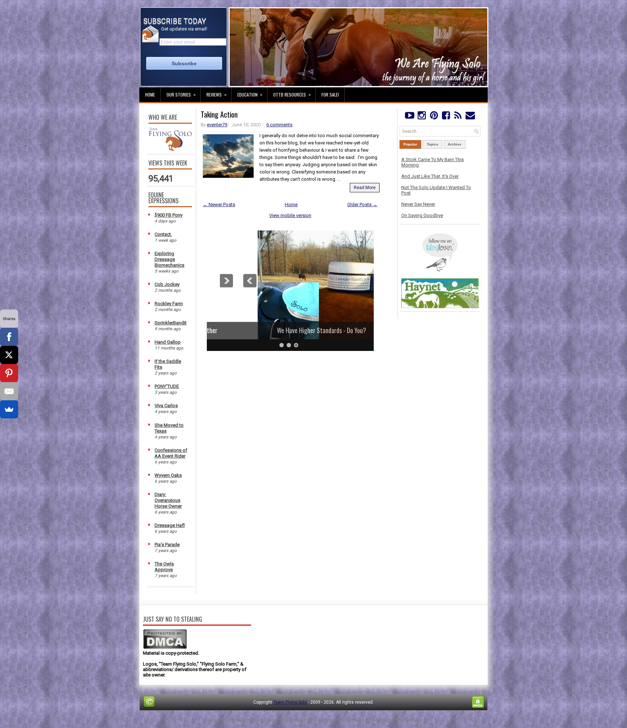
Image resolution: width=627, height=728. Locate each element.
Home (150, 94)
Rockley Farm (169, 303)
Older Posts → (362, 204)
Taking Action (219, 114)
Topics (432, 144)
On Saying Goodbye (422, 215)
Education (249, 94)
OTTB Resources (292, 94)
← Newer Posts (219, 204)
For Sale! (330, 94)
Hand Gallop (168, 342)
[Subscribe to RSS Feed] (458, 117)
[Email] (9, 391)
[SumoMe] (9, 409)
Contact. (163, 234)
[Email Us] (470, 117)
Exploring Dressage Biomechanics (169, 259)
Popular (410, 144)
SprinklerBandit (171, 323)
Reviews (216, 94)
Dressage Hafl (170, 525)
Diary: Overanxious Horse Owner (168, 500)
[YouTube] (409, 117)
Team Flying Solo (290, 702)
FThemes (234, 720)
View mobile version (290, 215)
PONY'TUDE (167, 386)
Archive (455, 144)
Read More (365, 187)
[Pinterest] (434, 117)
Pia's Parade (167, 544)
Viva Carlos (166, 405)
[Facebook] (446, 117)
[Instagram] (421, 117)
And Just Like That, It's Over (430, 176)
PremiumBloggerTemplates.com (336, 720)
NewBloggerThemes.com (397, 720)
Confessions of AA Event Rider (171, 453)
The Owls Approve (164, 566)
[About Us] (170, 149)
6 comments (279, 124)
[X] (9, 355)
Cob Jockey (167, 284)
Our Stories (181, 94)
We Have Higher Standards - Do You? (290, 330)
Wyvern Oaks (168, 475)
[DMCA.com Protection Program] (165, 647)
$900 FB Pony (169, 215)
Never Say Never (418, 204)
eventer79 (217, 124)
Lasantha (292, 720)
